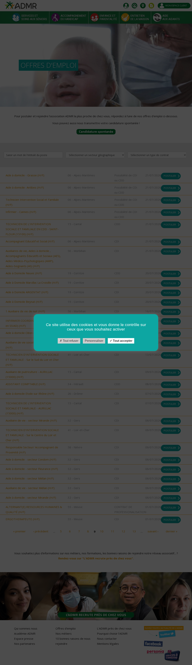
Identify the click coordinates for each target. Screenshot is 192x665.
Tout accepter (122, 340)
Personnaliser (94, 340)
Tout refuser (70, 340)
